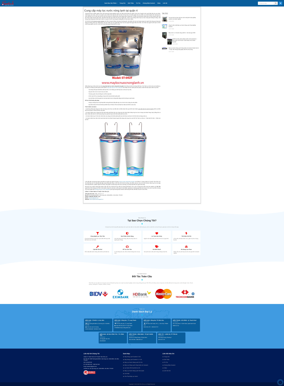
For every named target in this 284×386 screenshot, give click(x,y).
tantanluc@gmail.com (93, 197)
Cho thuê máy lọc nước (131, 376)
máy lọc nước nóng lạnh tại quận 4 (127, 181)
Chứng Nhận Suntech (149, 3)
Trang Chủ (122, 3)
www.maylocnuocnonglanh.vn (96, 199)
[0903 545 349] (280, 382)
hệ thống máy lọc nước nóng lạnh (102, 189)
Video (158, 3)
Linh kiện (126, 373)
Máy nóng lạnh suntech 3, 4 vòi (133, 359)
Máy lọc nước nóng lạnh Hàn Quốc (134, 370)
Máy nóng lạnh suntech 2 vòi (132, 356)
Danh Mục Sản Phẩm (111, 3)
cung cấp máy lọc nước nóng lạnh (115, 87)
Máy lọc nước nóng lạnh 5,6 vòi (133, 362)
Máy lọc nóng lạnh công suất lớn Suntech (136, 365)
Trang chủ (167, 356)
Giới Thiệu (131, 3)
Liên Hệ (165, 3)
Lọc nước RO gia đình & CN (132, 368)
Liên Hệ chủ (167, 370)
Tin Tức (138, 3)
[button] (90, 293)
